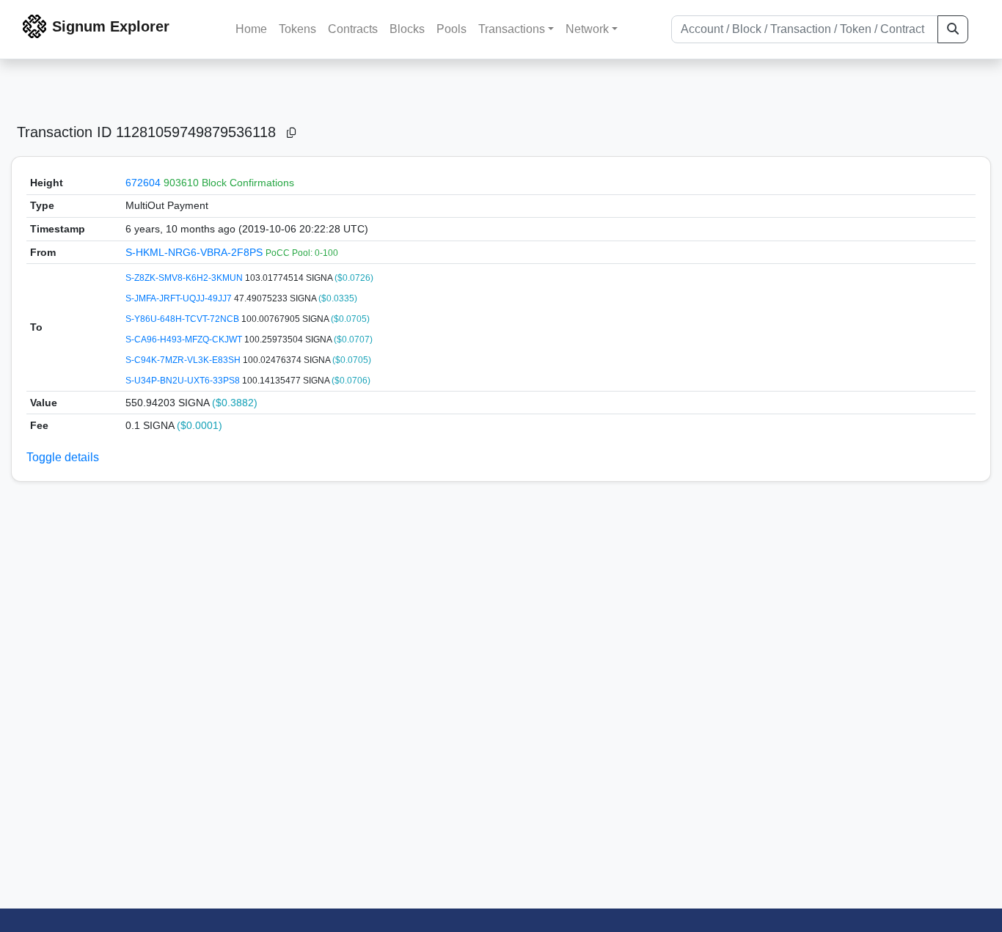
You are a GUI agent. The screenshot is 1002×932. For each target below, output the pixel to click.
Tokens (297, 29)
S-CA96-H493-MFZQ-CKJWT (184, 339)
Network (587, 29)
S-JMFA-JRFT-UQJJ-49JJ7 (179, 298)
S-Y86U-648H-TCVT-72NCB (183, 319)
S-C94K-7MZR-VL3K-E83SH (184, 360)
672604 (143, 182)
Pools (451, 29)
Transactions (511, 29)
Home (251, 29)
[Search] (952, 29)
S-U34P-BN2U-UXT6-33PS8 (183, 380)
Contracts (353, 29)
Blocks (407, 29)
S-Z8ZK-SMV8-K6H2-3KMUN (185, 278)
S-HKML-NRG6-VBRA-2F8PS (195, 252)
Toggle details (62, 457)
